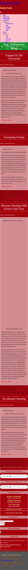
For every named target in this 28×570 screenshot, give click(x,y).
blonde (15, 458)
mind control (23, 126)
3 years (5, 405)
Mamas (7, 28)
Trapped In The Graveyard (14, 57)
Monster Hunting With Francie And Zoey (14, 207)
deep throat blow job (4, 193)
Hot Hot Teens (9, 23)
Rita (13, 64)
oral (19, 388)
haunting (18, 130)
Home (4, 15)
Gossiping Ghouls (14, 137)
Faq (7, 35)
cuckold (6, 460)
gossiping (2, 197)
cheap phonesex (21, 191)
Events (4, 32)
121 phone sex (3, 124)
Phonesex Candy (10, 2)
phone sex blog (3, 195)
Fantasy (10, 465)
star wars (22, 465)
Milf (7, 30)
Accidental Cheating (14, 398)
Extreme (2, 126)
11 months (5, 215)
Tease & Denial (3, 462)
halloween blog (11, 130)
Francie (13, 215)
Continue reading (6, 120)
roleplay (18, 392)
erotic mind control (21, 124)
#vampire (2, 392)
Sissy (7, 25)
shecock (14, 197)
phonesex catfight (16, 195)
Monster (14, 392)
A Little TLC (6, 20)
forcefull (2, 130)
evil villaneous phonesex (15, 193)
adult (15, 124)
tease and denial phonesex (13, 462)
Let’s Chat (8, 39)
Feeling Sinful (6, 18)
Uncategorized (12, 390)
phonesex (5, 128)
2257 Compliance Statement (7, 560)
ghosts (6, 130)
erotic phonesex (6, 386)
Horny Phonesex (24, 130)
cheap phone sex (14, 191)
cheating (2, 465)
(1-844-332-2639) (18, 513)
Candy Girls (6, 16)
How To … (8, 40)
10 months (5, 64)
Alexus (13, 143)
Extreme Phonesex (8, 126)
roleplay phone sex (4, 390)
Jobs (7, 37)
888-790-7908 (7, 546)
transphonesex (20, 197)
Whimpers (8, 27)
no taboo (24, 193)
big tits (11, 458)
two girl (23, 392)
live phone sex (16, 126)
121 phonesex (10, 124)
